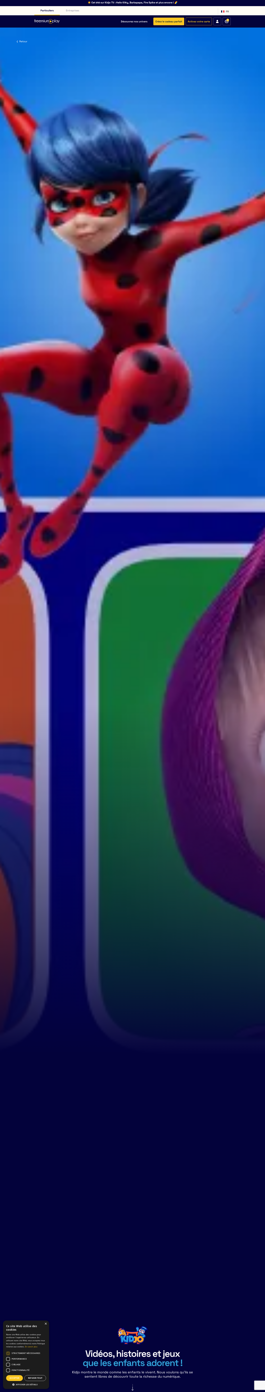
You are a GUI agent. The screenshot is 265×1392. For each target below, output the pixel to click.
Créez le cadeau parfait (168, 21)
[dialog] (26, 1355)
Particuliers (47, 10)
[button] (26, 1384)
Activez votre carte (199, 21)
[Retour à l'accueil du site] (47, 21)
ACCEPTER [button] (14, 1378)
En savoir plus (31, 1346)
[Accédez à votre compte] (217, 21)
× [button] (45, 1324)
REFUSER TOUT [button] (35, 1378)
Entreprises (72, 10)
